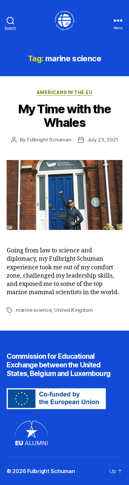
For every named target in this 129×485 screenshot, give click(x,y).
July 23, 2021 (102, 139)
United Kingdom (73, 310)
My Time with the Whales (64, 116)
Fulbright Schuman (49, 139)
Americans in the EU (65, 92)
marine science (34, 310)
